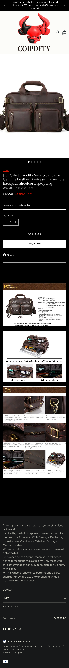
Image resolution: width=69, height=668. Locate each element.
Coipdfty (8, 187)
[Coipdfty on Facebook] (5, 629)
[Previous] (4, 5)
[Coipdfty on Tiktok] (15, 629)
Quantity (8, 215)
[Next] (64, 5)
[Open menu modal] (4, 32)
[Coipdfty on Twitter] (20, 629)
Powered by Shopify (12, 652)
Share (10, 255)
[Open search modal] (57, 32)
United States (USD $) (17, 641)
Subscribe (60, 618)
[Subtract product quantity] (6, 222)
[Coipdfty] (34, 32)
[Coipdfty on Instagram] (10, 629)
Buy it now (35, 243)
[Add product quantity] (15, 222)
